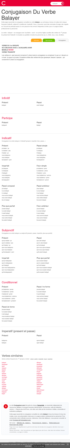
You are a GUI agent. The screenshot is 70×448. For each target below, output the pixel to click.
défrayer (39, 392)
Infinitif (6, 98)
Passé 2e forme (8, 307)
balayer (4, 362)
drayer (38, 388)
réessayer (39, 364)
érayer (38, 372)
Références (18, 442)
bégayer (4, 392)
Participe (7, 118)
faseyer (4, 373)
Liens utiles (58, 442)
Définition (36, 40)
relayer (39, 381)
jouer (45, 359)
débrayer (39, 368)
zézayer (4, 379)
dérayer (4, 375)
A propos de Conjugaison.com (22, 420)
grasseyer (39, 377)
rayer (3, 381)
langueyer (5, 364)
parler (36, 359)
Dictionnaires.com (54, 423)
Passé (39, 102)
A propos (11, 442)
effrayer (39, 362)
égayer (4, 370)
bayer (3, 393)
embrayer (39, 375)
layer (3, 366)
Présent (5, 102)
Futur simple (42, 166)
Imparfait (5, 166)
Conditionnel (9, 282)
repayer (4, 368)
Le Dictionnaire (41, 442)
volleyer (4, 386)
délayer (4, 388)
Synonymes (48, 40)
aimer (32, 359)
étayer (3, 383)
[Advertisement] (35, 77)
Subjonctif (8, 230)
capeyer (39, 386)
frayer (3, 372)
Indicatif (6, 138)
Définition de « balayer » (24, 423)
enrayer (4, 384)
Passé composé (8, 186)
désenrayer (40, 384)
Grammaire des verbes (16, 425)
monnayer (5, 390)
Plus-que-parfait (8, 206)
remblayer (39, 370)
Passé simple (42, 145)
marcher (50, 359)
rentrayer (4, 377)
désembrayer (40, 390)
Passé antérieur (43, 186)
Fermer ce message (38, 446)
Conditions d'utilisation (29, 442)
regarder (40, 359)
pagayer (39, 373)
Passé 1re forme (43, 286)
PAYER (10, 50)
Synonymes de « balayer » (40, 423)
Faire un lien (50, 442)
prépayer (39, 383)
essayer (39, 393)
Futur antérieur (43, 206)
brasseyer (39, 366)
